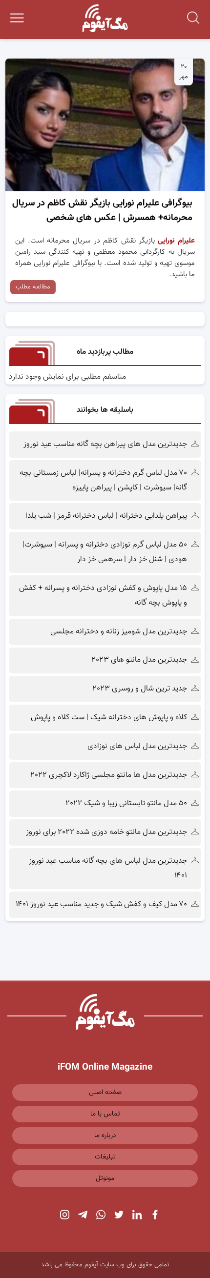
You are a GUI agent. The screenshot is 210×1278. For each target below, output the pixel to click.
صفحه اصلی (105, 1092)
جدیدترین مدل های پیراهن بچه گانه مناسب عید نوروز (105, 444)
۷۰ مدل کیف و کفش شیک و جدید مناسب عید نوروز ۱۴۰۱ (101, 904)
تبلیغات (105, 1157)
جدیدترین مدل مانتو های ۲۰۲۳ (139, 660)
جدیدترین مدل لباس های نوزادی (137, 746)
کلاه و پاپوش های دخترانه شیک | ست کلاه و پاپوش (109, 717)
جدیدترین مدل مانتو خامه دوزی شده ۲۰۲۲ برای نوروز (106, 832)
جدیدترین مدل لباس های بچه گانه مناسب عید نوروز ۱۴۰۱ (108, 868)
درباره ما (105, 1135)
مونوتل (105, 1178)
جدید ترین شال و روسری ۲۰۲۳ (140, 689)
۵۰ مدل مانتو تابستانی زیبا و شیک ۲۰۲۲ (126, 803)
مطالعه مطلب (33, 287)
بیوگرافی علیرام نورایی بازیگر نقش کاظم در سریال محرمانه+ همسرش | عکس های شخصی (102, 210)
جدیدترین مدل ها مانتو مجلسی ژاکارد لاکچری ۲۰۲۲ (109, 775)
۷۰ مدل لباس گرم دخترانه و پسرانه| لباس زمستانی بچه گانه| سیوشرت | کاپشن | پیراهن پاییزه (103, 480)
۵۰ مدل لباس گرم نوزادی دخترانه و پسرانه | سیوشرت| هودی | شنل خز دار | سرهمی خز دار (104, 552)
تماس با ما (105, 1114)
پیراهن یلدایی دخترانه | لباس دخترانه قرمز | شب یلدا (106, 516)
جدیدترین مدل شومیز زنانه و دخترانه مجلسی (118, 632)
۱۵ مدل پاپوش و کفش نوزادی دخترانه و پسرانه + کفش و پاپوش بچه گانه (103, 595)
